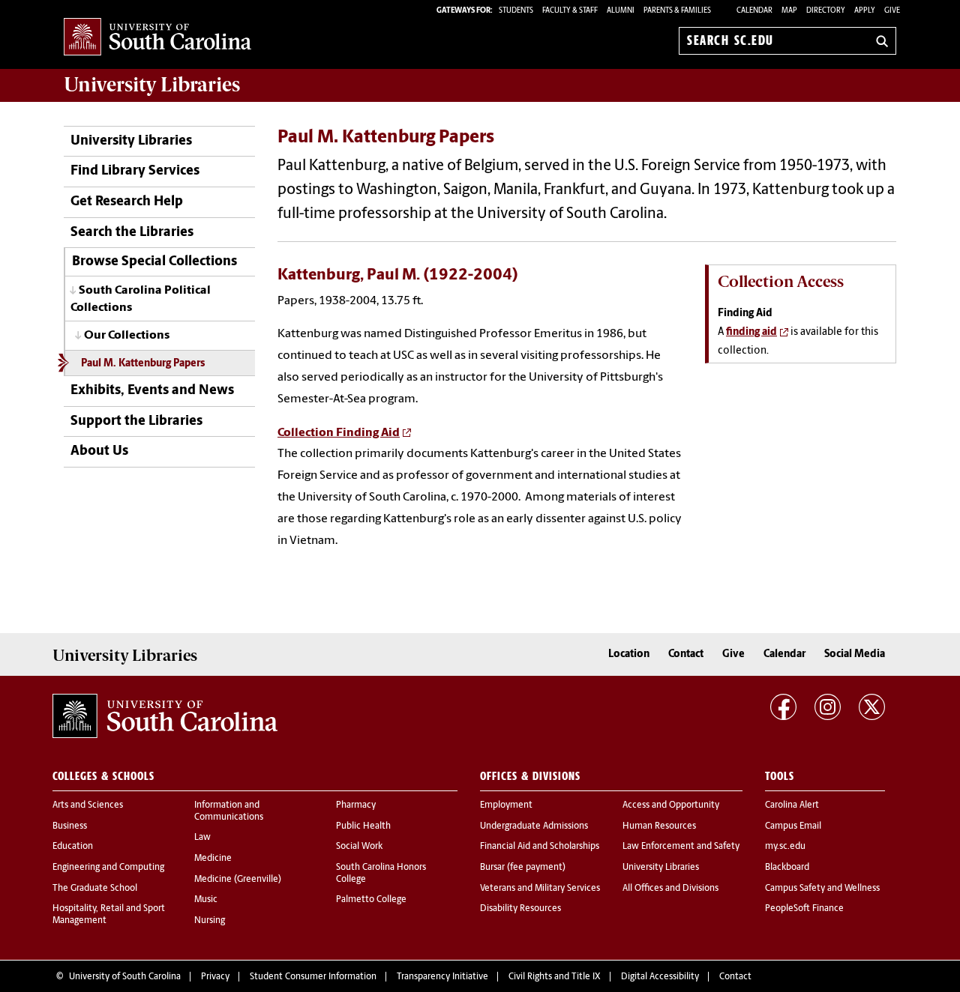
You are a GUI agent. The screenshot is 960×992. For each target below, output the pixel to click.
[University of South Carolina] (165, 716)
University (152, 84)
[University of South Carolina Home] (157, 38)
